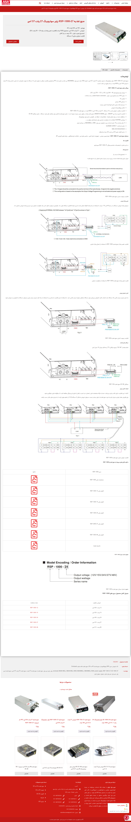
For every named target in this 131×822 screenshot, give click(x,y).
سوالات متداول (73, 3)
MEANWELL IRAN (89, 671)
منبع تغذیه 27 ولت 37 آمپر (19, 671)
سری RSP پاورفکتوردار (75, 8)
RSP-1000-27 (34, 622)
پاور (52, 671)
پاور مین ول (47, 671)
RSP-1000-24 (34, 617)
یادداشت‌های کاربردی (90, 3)
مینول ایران (97, 674)
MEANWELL (80, 671)
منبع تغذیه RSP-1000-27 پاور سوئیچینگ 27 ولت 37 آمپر (56, 21)
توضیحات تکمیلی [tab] (115, 70)
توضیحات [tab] (125, 70)
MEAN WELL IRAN (71, 671)
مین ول (114, 674)
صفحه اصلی (124, 3)
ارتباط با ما (47, 3)
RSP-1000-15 (34, 613)
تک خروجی (83, 8)
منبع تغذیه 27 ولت (32, 671)
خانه (115, 8)
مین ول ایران (108, 674)
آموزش (102, 3)
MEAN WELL (62, 671)
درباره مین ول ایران (59, 3)
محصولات (116, 3)
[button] (39, 3)
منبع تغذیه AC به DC (108, 8)
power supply (98, 671)
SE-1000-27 (114, 671)
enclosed (55, 671)
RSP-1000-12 (34, 608)
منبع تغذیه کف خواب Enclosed (94, 8)
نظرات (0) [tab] (105, 70)
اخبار (81, 3)
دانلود (107, 3)
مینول (102, 674)
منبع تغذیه (40, 671)
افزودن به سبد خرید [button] (110, 731)
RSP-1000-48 (34, 627)
